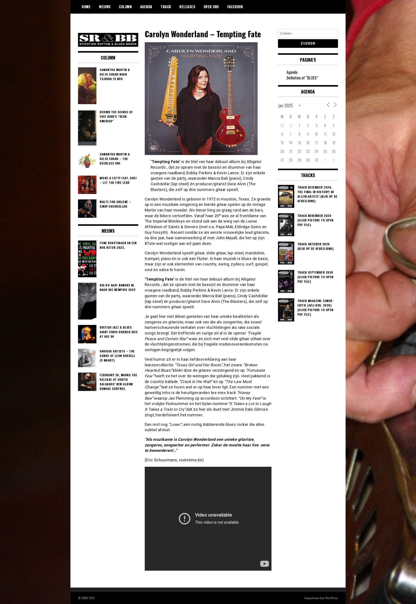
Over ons (211, 6)
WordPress (331, 598)
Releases (187, 6)
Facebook (235, 6)
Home (86, 6)
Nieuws (105, 6)
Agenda (146, 6)
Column (125, 6)
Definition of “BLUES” (302, 78)
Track (166, 6)
